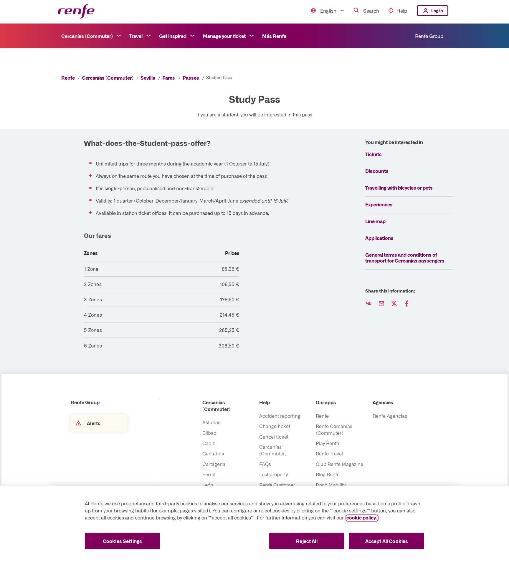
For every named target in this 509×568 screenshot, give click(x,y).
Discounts (377, 171)
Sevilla (148, 78)
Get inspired (172, 36)
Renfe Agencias (390, 416)
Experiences (379, 204)
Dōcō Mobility (331, 485)
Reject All (307, 541)
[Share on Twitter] (394, 303)
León (207, 485)
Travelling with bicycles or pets (399, 188)
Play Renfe (327, 443)
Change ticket (274, 426)
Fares (168, 78)
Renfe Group (429, 36)
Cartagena (213, 464)
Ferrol (208, 474)
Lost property (273, 474)
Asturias (211, 422)
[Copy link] (368, 303)
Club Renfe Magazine (339, 464)
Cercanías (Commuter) (87, 36)
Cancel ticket (273, 437)
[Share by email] (381, 303)
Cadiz (208, 443)
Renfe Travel (329, 453)
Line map (375, 221)
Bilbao (209, 433)
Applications (379, 238)
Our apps (326, 402)
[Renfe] (76, 11)
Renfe (68, 78)
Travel (136, 36)
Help (401, 11)
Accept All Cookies (386, 541)
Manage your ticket (224, 36)
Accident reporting (279, 416)
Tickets (373, 154)
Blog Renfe (328, 474)
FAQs (265, 464)
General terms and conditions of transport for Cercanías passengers (404, 257)
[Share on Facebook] (406, 303)
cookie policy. (361, 517)
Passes (191, 78)
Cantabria (213, 453)
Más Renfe (274, 36)
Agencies (383, 402)
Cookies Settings (122, 541)
